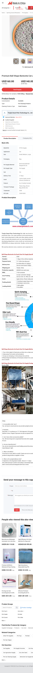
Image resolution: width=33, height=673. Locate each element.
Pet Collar (20, 617)
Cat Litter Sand (23, 652)
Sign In (4, 130)
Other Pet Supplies (8, 636)
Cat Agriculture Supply (9, 652)
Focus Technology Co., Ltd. (22, 666)
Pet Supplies (25, 12)
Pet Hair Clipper (7, 640)
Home (3, 12)
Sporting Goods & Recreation (13, 12)
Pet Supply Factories (19, 648)
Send (16, 510)
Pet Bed (20, 614)
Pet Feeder (5, 614)
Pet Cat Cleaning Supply (9, 657)
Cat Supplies (6, 648)
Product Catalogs (27, 607)
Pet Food (4, 611)
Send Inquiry (17, 89)
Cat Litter (20, 611)
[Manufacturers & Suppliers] (16, 3)
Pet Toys (19, 636)
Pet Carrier (5, 617)
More (3, 660)
